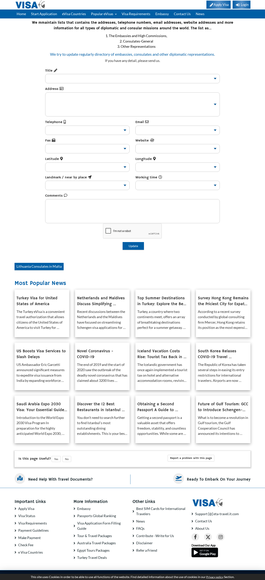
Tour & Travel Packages (94, 536)
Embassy (162, 14)
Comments (54, 196)
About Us (202, 528)
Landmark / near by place (66, 177)
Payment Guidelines (33, 530)
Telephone (54, 122)
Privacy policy (214, 577)
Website (142, 140)
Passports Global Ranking (96, 516)
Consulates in (39, 266)
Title (49, 71)
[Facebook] (195, 537)
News (200, 14)
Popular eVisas (102, 14)
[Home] (31, 5)
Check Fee (25, 545)
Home (21, 14)
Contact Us (182, 14)
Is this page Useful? (34, 459)
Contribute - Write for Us (155, 536)
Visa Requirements (136, 14)
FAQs (140, 528)
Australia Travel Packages (96, 543)
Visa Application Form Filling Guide (99, 526)
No (67, 459)
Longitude (144, 159)
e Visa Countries (30, 552)
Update (133, 246)
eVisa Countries (74, 14)
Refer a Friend (146, 550)
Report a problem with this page (191, 458)
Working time (146, 177)
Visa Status (26, 516)
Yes (56, 459)
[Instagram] (220, 537)
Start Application (44, 14)
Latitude (52, 159)
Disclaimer (144, 543)
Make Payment (29, 538)
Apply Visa (26, 508)
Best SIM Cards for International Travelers (160, 511)
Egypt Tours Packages (93, 550)
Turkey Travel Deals (92, 557)
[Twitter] (208, 537)
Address (52, 89)
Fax (48, 140)
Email (140, 122)
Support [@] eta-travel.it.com (217, 514)
